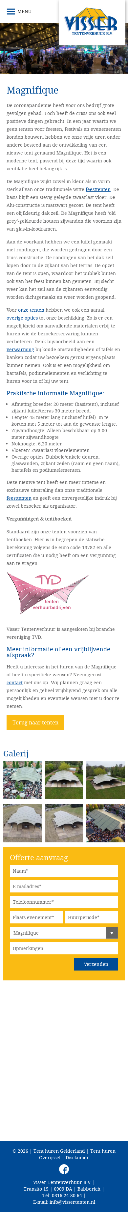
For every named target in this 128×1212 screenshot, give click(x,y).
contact (15, 682)
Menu (24, 11)
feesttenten (98, 189)
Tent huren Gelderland (59, 1151)
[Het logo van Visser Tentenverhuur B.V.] (92, 22)
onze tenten (31, 310)
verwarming (20, 349)
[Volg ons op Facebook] (64, 1169)
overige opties (22, 318)
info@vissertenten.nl (72, 1202)
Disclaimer (77, 1157)
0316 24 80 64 (67, 1195)
